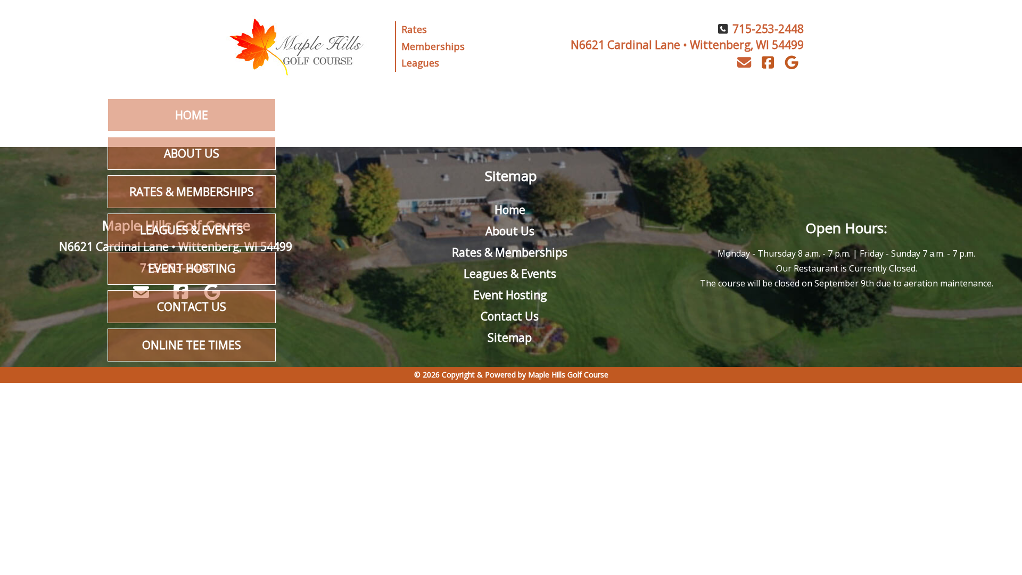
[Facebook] (767, 63)
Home (191, 115)
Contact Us (191, 306)
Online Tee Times (191, 345)
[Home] (299, 46)
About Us (191, 153)
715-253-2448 (768, 28)
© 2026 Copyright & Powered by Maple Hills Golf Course (511, 374)
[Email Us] (744, 62)
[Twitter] (791, 63)
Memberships (433, 46)
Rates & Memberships (191, 191)
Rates (414, 29)
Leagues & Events (191, 230)
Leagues (420, 62)
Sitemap (510, 337)
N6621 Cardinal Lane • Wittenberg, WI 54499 (687, 44)
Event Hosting (191, 268)
